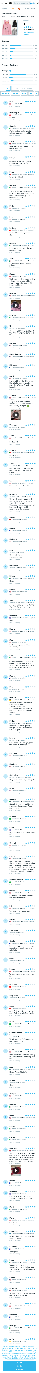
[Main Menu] (2, 3)
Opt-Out (19, 1366)
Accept (19, 1362)
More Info (19, 1370)
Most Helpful (26, 88)
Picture (15, 88)
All (8, 88)
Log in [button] (32, 3)
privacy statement (19, 1350)
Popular (4, 8)
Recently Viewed (30, 8)
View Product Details (29, 33)
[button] (29, 3)
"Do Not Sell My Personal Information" (20, 1359)
